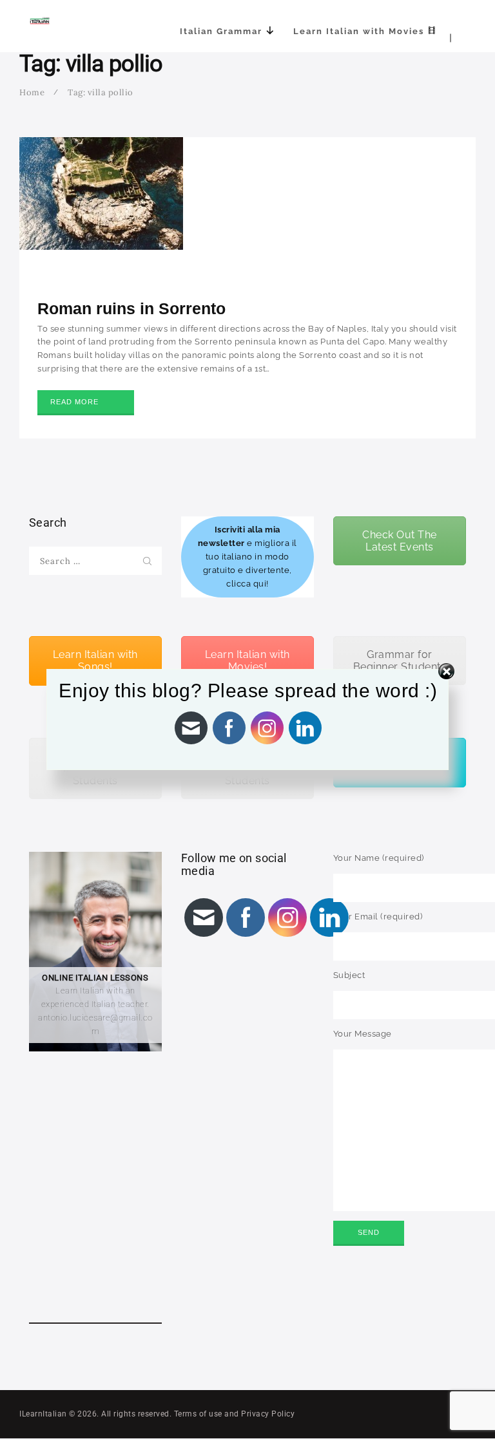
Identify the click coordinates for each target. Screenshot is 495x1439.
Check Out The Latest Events (399, 541)
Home (31, 92)
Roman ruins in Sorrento (131, 308)
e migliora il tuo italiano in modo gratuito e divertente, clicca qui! (247, 556)
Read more (74, 402)
